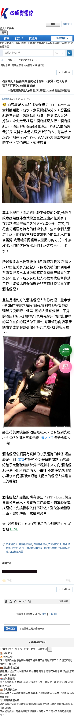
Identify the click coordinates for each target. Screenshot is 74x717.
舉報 (68, 580)
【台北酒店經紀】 (25, 60)
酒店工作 (13, 43)
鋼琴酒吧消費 (35, 704)
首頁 (6, 38)
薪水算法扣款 (64, 682)
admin (5, 99)
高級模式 (63, 601)
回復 (9, 580)
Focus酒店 (15, 693)
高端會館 (43, 671)
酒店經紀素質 (16, 552)
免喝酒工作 (38, 660)
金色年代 (35, 693)
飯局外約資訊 (10, 675)
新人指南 (50, 43)
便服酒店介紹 (49, 704)
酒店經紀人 (11, 544)
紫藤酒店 (4, 693)
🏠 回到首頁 (6, 653)
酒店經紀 (68, 43)
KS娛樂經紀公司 (2, 60)
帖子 (57, 53)
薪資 (21, 459)
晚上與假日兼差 (8, 660)
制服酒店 (22, 43)
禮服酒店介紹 (64, 704)
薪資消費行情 (35, 682)
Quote (20, 601)
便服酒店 (41, 43)
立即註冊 (67, 24)
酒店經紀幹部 (21, 682)
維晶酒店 (45, 693)
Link (15, 601)
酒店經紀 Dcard (35, 548)
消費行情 (59, 43)
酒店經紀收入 (55, 544)
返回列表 (65, 72)
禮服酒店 (31, 43)
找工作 (19, 38)
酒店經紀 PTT (18, 548)
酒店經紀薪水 (40, 544)
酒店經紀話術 (25, 544)
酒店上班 (47, 438)
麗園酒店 (25, 693)
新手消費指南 (21, 704)
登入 (2, 28)
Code (25, 601)
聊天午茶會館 (55, 671)
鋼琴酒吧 (33, 671)
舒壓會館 (4, 46)
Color (11, 601)
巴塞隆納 (64, 693)
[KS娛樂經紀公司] (37, 14)
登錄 (44, 614)
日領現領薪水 (66, 660)
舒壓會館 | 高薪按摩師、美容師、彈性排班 (22, 65)
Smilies (29, 601)
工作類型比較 (49, 682)
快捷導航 (60, 38)
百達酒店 (54, 693)
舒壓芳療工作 (52, 660)
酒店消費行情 (7, 704)
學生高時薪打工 (24, 660)
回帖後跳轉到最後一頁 (33, 628)
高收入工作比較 (8, 664)
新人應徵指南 (7, 682)
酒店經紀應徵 (50, 548)
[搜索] (68, 53)
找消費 (33, 38)
